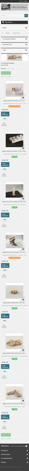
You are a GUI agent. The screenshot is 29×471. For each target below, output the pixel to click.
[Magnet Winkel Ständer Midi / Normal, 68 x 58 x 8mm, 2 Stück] (14, 342)
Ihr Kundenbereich (6, 458)
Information (7, 44)
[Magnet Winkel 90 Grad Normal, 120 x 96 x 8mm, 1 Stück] (14, 241)
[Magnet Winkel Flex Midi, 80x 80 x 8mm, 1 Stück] (14, 393)
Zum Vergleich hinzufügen (4, 124)
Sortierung (3, 68)
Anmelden (25, 1)
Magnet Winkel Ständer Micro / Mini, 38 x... (14, 302)
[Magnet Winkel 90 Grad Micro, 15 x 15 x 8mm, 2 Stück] (14, 90)
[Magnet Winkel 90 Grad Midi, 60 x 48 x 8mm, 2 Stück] (14, 191)
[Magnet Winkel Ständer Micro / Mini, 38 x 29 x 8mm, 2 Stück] (14, 292)
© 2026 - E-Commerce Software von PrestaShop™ (11, 467)
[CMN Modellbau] (14, 7)
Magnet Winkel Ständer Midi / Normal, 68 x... (14, 353)
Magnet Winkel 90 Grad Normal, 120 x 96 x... (14, 252)
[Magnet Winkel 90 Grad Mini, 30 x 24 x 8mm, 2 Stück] (14, 140)
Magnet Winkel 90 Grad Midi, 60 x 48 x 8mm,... (14, 201)
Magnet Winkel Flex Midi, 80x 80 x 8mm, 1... (14, 403)
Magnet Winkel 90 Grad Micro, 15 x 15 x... (14, 100)
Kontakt (20, 1)
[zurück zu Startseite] (2, 33)
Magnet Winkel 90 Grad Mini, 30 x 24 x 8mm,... (14, 151)
